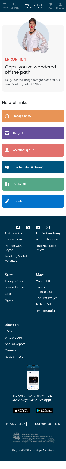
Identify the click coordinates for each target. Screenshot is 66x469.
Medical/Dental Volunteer (16, 258)
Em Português (45, 310)
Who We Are (13, 337)
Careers (10, 350)
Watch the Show (47, 239)
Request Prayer (46, 298)
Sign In (9, 300)
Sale (8, 294)
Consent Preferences (44, 289)
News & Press (14, 356)
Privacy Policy (15, 423)
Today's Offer (14, 281)
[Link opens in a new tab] (18, 227)
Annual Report (15, 344)
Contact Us (43, 281)
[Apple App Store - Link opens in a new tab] (22, 410)
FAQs (8, 331)
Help (57, 423)
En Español (43, 304)
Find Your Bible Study (46, 248)
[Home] (33, 6)
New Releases (14, 287)
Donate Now (13, 239)
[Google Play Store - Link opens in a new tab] (44, 410)
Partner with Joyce (13, 248)
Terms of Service (39, 423)
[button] (5, 6)
